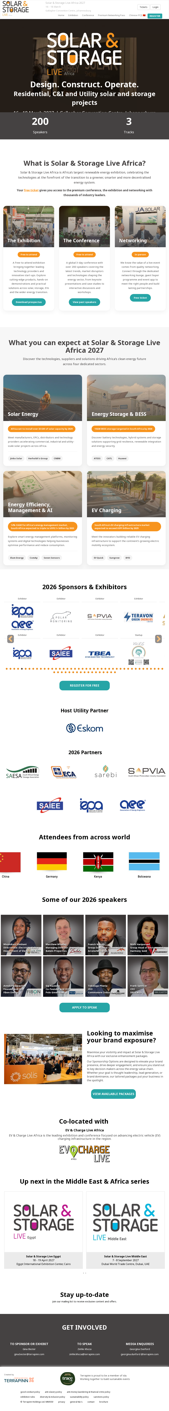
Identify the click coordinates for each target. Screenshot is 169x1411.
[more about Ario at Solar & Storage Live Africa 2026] (100, 617)
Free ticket (140, 297)
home (61, 15)
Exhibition (73, 15)
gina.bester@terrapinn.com (29, 1354)
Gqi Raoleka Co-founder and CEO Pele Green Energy (58, 989)
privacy (61, 1401)
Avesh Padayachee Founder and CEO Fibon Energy (14, 989)
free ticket (31, 190)
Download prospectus (29, 302)
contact (90, 1401)
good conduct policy (30, 1391)
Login (155, 7)
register (155, 16)
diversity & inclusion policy (52, 1396)
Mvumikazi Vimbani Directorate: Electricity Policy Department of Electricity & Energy (24, 947)
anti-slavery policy (53, 1391)
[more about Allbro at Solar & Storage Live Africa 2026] (61, 617)
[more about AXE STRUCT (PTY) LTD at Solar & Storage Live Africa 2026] (138, 653)
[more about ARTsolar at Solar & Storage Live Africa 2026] (100, 653)
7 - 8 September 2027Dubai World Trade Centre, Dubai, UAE (43, 1260)
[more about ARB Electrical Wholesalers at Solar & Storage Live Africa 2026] (61, 653)
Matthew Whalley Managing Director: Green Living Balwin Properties (65, 947)
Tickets (143, 7)
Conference (88, 15)
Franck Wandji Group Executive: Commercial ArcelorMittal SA (105, 947)
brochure (103, 1401)
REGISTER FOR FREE (84, 685)
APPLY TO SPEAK (84, 1007)
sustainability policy (79, 1396)
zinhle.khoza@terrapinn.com (84, 1354)
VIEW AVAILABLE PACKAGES (113, 1094)
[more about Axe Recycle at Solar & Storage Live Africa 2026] (138, 617)
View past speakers (84, 302)
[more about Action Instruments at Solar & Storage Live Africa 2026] (22, 617)
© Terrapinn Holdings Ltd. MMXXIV (36, 1401)
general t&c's (76, 1401)
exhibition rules (27, 1396)
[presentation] (83, 1273)
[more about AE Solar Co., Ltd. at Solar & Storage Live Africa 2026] (22, 653)
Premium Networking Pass (111, 15)
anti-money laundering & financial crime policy (88, 1391)
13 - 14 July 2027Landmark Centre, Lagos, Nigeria (125, 1260)
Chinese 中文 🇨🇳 (137, 15)
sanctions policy (101, 1396)
